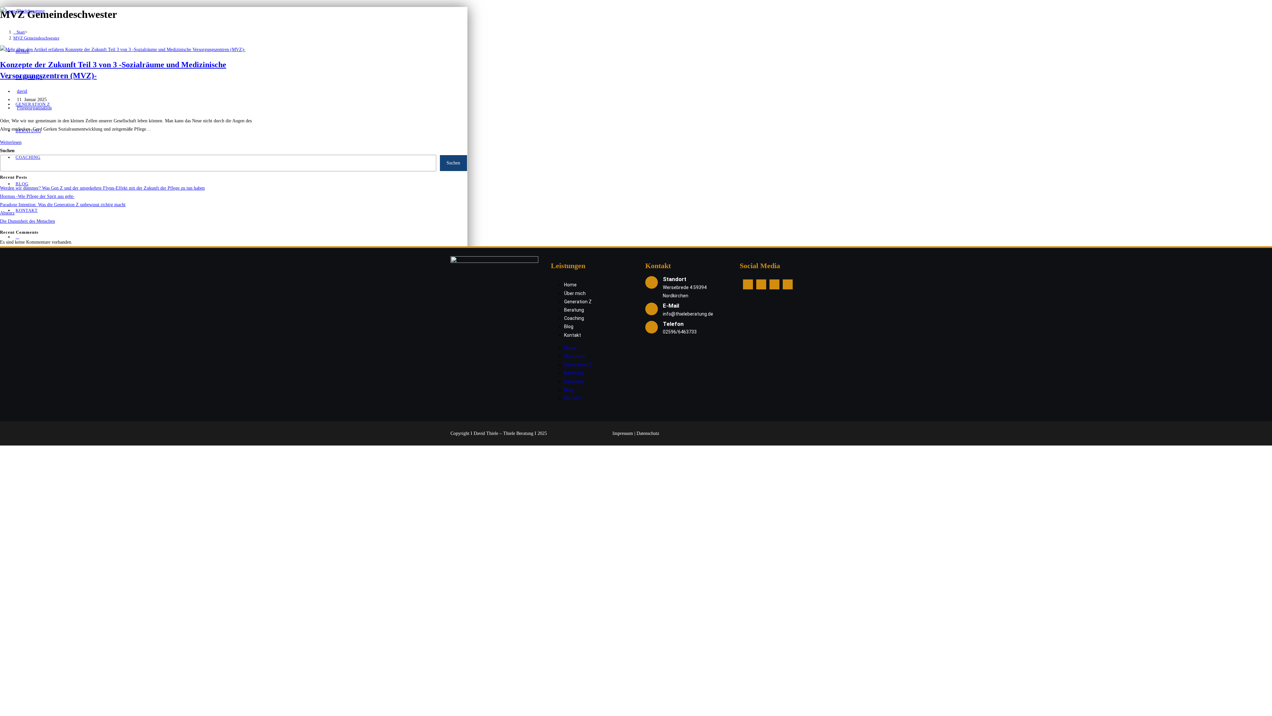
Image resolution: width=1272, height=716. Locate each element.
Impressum (622, 433)
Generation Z (578, 301)
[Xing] (788, 284)
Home (570, 284)
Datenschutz (648, 433)
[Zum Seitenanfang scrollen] (3, 449)
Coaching (574, 318)
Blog (568, 326)
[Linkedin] (774, 284)
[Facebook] (748, 284)
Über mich (575, 293)
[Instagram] (761, 284)
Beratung (574, 310)
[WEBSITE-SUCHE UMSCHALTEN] (17, 236)
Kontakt (572, 335)
